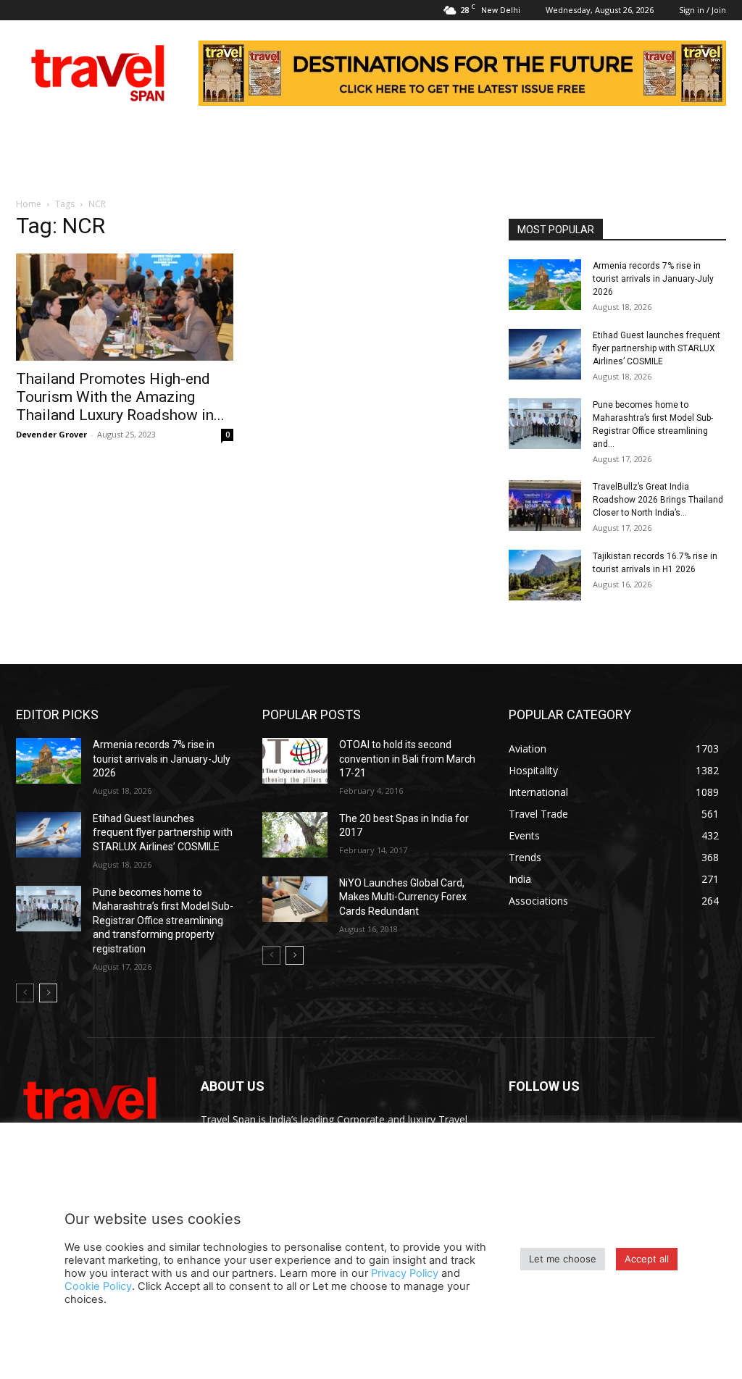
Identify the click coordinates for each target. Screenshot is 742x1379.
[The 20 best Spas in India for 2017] (295, 835)
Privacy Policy (404, 1273)
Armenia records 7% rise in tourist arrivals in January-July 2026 (653, 279)
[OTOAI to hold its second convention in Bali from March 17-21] (295, 761)
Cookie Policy (98, 1286)
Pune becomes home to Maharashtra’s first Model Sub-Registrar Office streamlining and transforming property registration (163, 920)
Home (28, 204)
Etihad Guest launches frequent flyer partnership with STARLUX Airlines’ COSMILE (656, 348)
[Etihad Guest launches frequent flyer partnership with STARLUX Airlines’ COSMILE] (545, 354)
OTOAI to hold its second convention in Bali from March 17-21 (407, 759)
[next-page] (48, 993)
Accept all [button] (647, 1259)
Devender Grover (51, 434)
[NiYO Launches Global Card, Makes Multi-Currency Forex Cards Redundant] (295, 899)
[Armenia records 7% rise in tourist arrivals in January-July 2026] (545, 284)
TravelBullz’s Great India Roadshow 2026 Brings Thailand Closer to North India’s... (658, 500)
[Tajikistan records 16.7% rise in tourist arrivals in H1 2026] (545, 575)
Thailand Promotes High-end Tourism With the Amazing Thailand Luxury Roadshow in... (120, 397)
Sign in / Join (702, 9)
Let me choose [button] (562, 1259)
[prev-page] (25, 993)
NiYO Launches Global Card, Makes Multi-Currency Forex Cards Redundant (403, 897)
